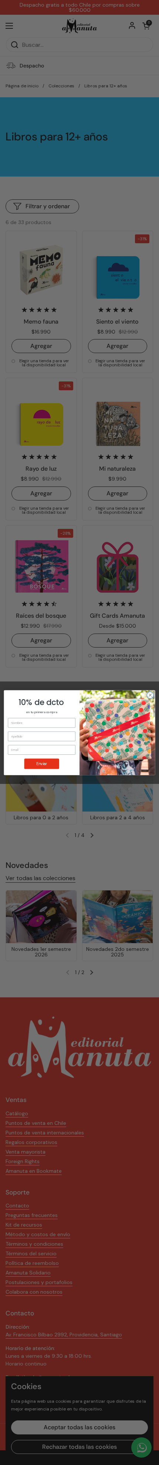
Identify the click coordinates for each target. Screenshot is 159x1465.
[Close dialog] (150, 694)
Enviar (41, 763)
